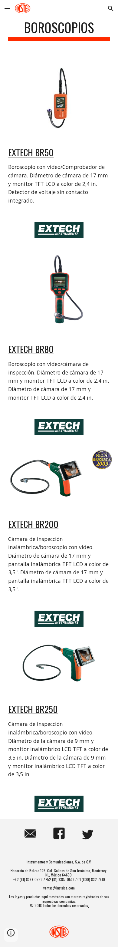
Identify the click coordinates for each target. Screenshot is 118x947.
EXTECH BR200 (33, 523)
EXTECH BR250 (33, 708)
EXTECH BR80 (31, 348)
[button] (7, 8)
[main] (59, 30)
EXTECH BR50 (31, 152)
